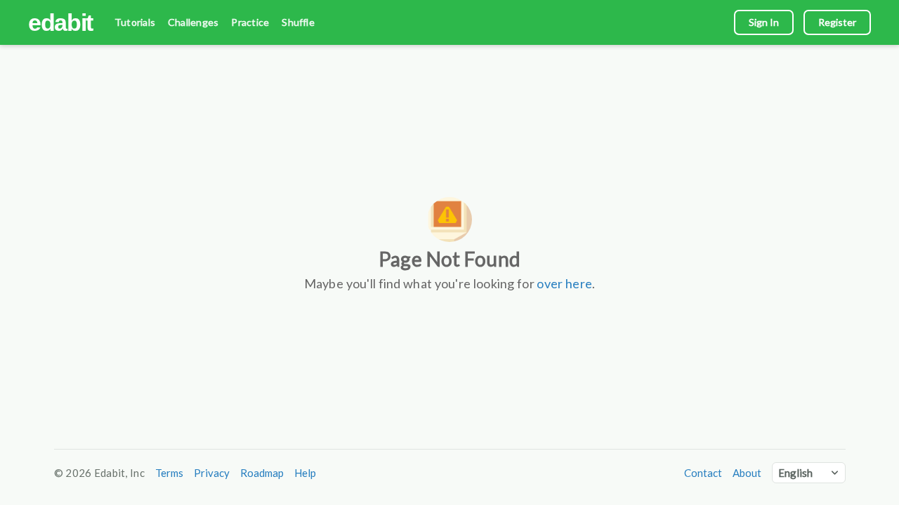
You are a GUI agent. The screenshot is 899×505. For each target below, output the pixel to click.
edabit (60, 22)
